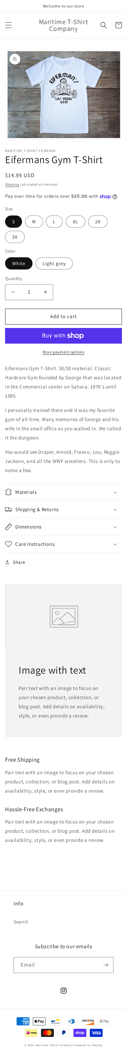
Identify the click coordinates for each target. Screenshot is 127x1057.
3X (15, 237)
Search (21, 922)
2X (98, 222)
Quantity (13, 278)
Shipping (12, 184)
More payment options (63, 351)
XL (75, 222)
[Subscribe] (105, 965)
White (18, 263)
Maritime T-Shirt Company (54, 1045)
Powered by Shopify (88, 1045)
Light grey (54, 263)
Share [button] (19, 562)
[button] (8, 25)
